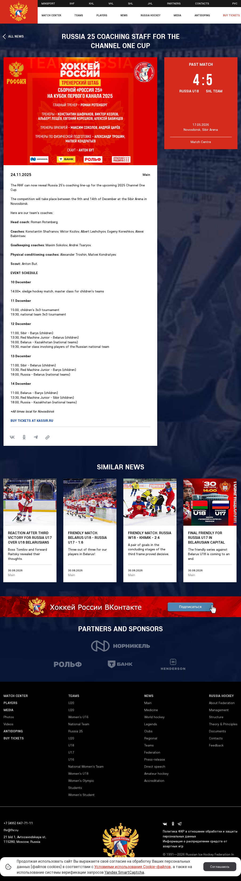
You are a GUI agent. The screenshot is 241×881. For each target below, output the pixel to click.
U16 (71, 759)
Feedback (216, 745)
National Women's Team (86, 766)
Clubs (148, 731)
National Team (78, 724)
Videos (8, 724)
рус (234, 3)
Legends (150, 724)
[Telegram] (35, 437)
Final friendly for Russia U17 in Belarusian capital (206, 537)
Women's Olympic (81, 781)
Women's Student (81, 795)
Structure (216, 717)
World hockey (154, 717)
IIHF (72, 3)
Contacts (202, 3)
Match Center (51, 15)
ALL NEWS (16, 36)
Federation (152, 752)
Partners (174, 3)
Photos (9, 717)
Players (101, 15)
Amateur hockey (156, 773)
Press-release (154, 759)
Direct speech (154, 766)
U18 (71, 745)
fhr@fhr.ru (11, 830)
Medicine (151, 710)
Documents (217, 731)
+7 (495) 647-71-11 (18, 823)
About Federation (222, 703)
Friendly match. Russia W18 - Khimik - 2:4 (149, 535)
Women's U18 (78, 773)
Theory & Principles (223, 724)
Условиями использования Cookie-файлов (132, 866)
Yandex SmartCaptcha (124, 872)
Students (75, 788)
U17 (71, 752)
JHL (150, 3)
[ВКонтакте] (12, 437)
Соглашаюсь (219, 867)
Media (177, 15)
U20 (71, 703)
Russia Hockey (151, 15)
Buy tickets (231, 15)
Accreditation (154, 781)
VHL (110, 3)
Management (219, 710)
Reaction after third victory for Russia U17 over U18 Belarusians (30, 537)
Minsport (48, 3)
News (124, 15)
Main (146, 174)
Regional (150, 738)
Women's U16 (78, 717)
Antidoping (202, 15)
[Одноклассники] (24, 437)
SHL (130, 3)
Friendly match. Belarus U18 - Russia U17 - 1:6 (87, 537)
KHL (91, 3)
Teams (78, 15)
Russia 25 (75, 731)
